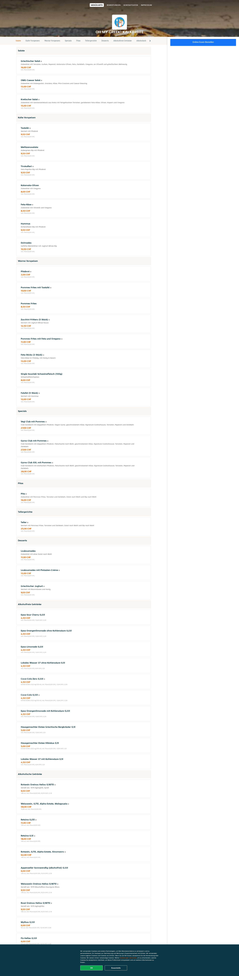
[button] (150, 41)
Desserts (105, 40)
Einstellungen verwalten (128, 958)
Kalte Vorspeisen (33, 40)
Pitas (78, 40)
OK (91, 968)
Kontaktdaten (130, 5)
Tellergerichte (91, 40)
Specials (68, 40)
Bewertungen (113, 5)
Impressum (146, 5)
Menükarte (97, 5)
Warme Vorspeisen (52, 40)
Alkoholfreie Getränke (122, 40)
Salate (18, 40)
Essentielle (116, 968)
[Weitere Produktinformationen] (41, 61)
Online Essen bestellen (203, 42)
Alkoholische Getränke (145, 40)
